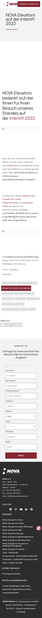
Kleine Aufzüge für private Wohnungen (17, 527)
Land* (8, 421)
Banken (32, 309)
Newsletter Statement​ (11, 589)
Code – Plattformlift (10, 552)
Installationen (9, 283)
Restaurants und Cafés (13, 304)
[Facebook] (2, 325)
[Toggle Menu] (4, 4)
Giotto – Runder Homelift (12, 563)
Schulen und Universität (14, 299)
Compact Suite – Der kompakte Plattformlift (19, 556)
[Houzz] (26, 509)
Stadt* (8, 442)
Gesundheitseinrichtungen (15, 309)
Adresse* (9, 431)
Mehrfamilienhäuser (27, 283)
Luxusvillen (7, 293)
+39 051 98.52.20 (13, 493)
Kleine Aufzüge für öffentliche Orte (16, 540)
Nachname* (10, 380)
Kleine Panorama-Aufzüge (12, 533)
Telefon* (9, 401)
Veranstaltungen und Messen (16, 288)
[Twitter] (20, 325)
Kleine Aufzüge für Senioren (13, 549)
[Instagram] (7, 325)
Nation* (8, 411)
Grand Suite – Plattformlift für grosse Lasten (19, 559)
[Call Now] (39, 528)
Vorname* (9, 370)
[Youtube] (21, 509)
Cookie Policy (24, 586)
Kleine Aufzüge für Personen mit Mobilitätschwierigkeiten (15, 544)
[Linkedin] (16, 325)
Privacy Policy (25, 589)
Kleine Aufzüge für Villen (12, 530)
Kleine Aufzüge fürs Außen (13, 523)
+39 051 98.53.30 (13, 490)
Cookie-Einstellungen (10, 586)
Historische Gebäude (24, 293)
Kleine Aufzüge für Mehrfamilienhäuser (17, 537)
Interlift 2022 (22, 118)
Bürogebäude (33, 299)
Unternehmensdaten (10, 593)
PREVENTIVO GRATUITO (28, 4)
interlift (15, 270)
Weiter (21, 456)
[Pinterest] (11, 325)
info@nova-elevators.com (18, 496)
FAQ (18, 574)
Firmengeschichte (9, 574)
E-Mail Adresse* (12, 391)
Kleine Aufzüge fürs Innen (12, 520)
